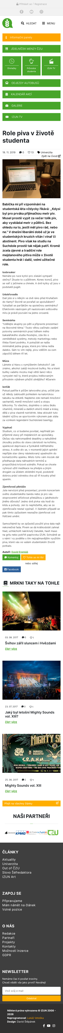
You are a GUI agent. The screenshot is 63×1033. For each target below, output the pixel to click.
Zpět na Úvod (49, 156)
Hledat (31, 23)
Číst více (11, 649)
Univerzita (46, 152)
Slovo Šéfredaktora (16, 872)
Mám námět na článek (19, 905)
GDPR (6, 955)
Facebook (13, 569)
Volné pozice (12, 909)
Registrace (41, 4)
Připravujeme (12, 901)
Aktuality (9, 859)
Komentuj (12, 557)
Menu (50, 23)
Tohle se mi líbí (35, 557)
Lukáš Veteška (35, 1017)
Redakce (8, 933)
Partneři (8, 938)
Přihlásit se (25, 4)
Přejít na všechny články (18, 803)
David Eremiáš (19, 551)
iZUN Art (9, 877)
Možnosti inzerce (15, 951)
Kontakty (9, 946)
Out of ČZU (11, 868)
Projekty (8, 942)
